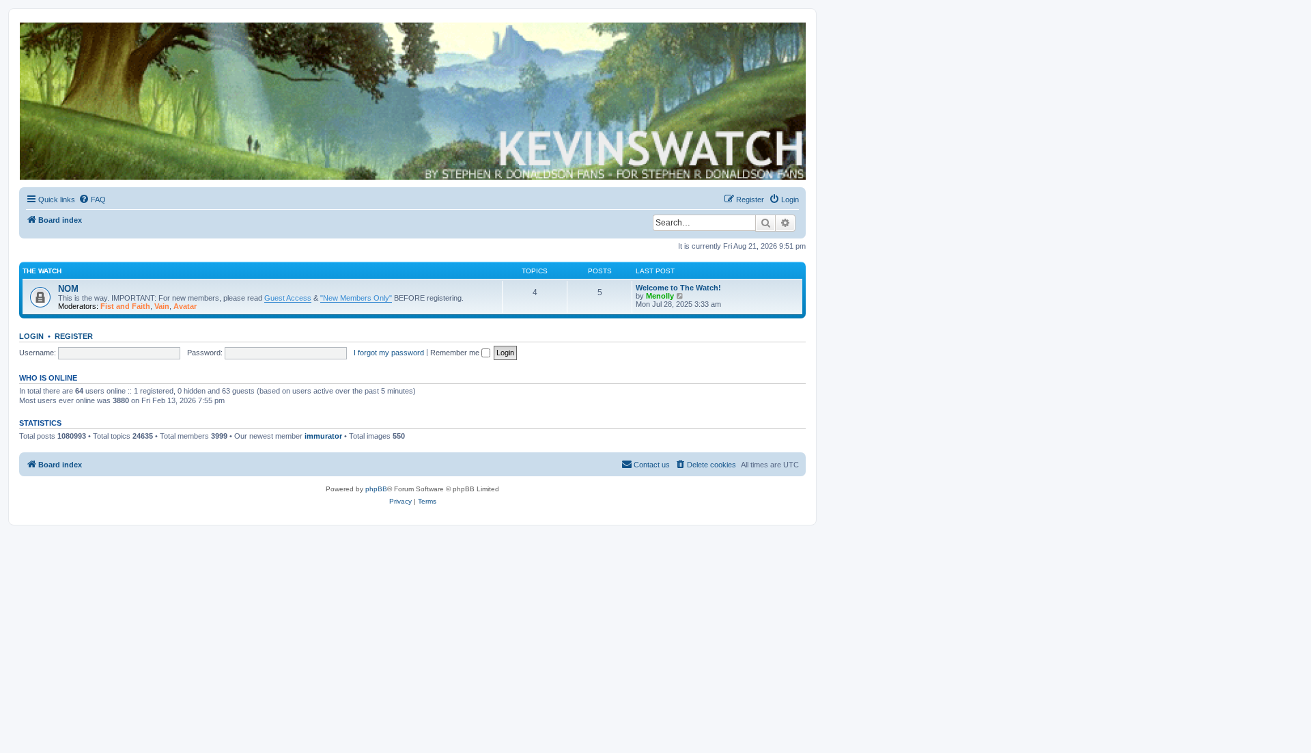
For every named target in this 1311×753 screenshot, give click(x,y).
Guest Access (287, 298)
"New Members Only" (356, 298)
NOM (68, 289)
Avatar (185, 306)
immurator (323, 436)
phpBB (376, 489)
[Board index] (411, 101)
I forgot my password (389, 352)
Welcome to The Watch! (678, 288)
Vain (161, 306)
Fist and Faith (125, 306)
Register (74, 336)
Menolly (660, 296)
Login (31, 336)
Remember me (455, 352)
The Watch (42, 271)
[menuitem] (92, 199)
